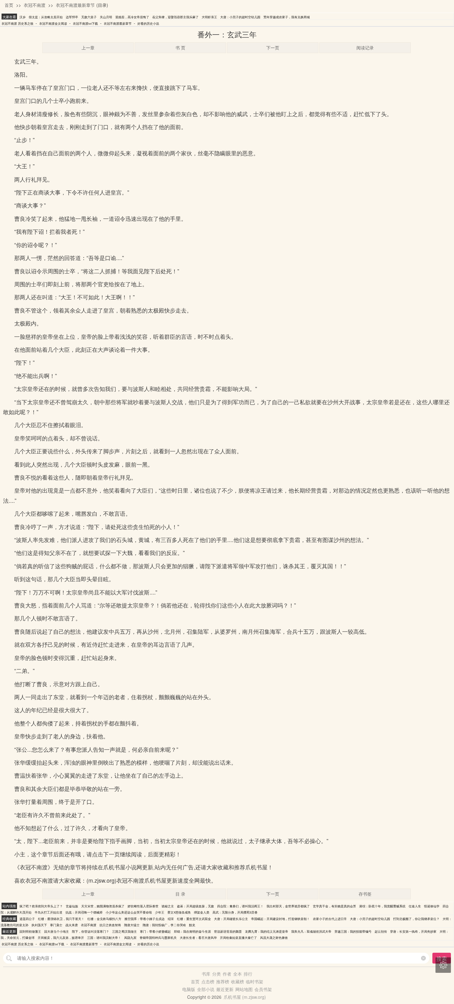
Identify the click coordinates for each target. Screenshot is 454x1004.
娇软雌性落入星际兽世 (143, 906)
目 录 (180, 894)
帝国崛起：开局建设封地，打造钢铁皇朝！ (280, 919)
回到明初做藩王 (30, 931)
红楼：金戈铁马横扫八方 (104, 919)
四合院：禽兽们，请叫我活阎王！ (240, 906)
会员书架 (263, 989)
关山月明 (106, 17)
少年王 (159, 912)
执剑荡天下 (39, 925)
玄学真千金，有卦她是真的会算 (334, 906)
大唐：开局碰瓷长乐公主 (231, 919)
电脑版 (188, 989)
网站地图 (244, 989)
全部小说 (205, 989)
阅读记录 (365, 47)
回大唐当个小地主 (56, 931)
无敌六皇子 (89, 17)
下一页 (272, 47)
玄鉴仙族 (72, 906)
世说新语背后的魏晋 (228, 931)
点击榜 (207, 981)
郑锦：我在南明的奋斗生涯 (192, 931)
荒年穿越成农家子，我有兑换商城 (286, 17)
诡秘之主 (168, 906)
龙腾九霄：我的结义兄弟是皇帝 (266, 931)
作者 (227, 974)
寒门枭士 (56, 925)
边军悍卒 (72, 17)
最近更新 (224, 989)
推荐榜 (222, 981)
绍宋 (171, 919)
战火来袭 (71, 925)
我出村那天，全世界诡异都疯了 (288, 906)
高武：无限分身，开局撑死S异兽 (235, 912)
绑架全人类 (201, 912)
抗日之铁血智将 (110, 925)
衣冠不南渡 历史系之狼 (17, 23)
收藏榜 (237, 981)
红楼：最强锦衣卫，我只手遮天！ (61, 919)
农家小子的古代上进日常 (330, 919)
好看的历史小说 (148, 23)
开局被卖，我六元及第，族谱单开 (61, 937)
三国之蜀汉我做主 (124, 931)
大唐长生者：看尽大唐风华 (198, 937)
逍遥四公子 (27, 919)
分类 (216, 974)
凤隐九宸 (130, 937)
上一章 (88, 47)
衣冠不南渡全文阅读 (53, 23)
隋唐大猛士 (132, 925)
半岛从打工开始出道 (48, 912)
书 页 (180, 47)
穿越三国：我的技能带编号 (353, 931)
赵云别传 (381, 931)
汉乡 (22, 17)
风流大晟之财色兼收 (274, 937)
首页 (9, 5)
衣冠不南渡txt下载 (85, 23)
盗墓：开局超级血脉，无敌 (195, 906)
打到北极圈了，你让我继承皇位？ (416, 919)
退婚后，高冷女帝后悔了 (132, 17)
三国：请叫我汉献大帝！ (104, 937)
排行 (248, 974)
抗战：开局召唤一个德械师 (84, 912)
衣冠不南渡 (34, 5)
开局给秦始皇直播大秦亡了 (238, 937)
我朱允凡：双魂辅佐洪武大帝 (311, 931)
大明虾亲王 (209, 17)
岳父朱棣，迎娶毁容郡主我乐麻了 (175, 17)
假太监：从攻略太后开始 (46, 17)
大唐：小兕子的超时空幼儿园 (240, 17)
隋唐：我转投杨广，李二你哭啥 (164, 925)
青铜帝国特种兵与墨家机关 (158, 937)
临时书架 (254, 981)
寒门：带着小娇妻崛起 (155, 931)
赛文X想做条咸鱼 (179, 912)
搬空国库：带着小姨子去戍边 (144, 919)
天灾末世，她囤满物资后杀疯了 (102, 906)
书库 (206, 974)
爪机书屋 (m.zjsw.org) (245, 997)
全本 (237, 974)
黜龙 (192, 925)
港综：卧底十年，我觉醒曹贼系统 (382, 906)
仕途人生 (415, 906)
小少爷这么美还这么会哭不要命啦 (129, 912)
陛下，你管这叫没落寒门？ (90, 931)
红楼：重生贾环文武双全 (194, 919)
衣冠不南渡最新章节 (75, 5)
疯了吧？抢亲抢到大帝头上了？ (41, 906)
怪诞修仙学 (431, 906)
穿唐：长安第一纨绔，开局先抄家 (413, 931)
